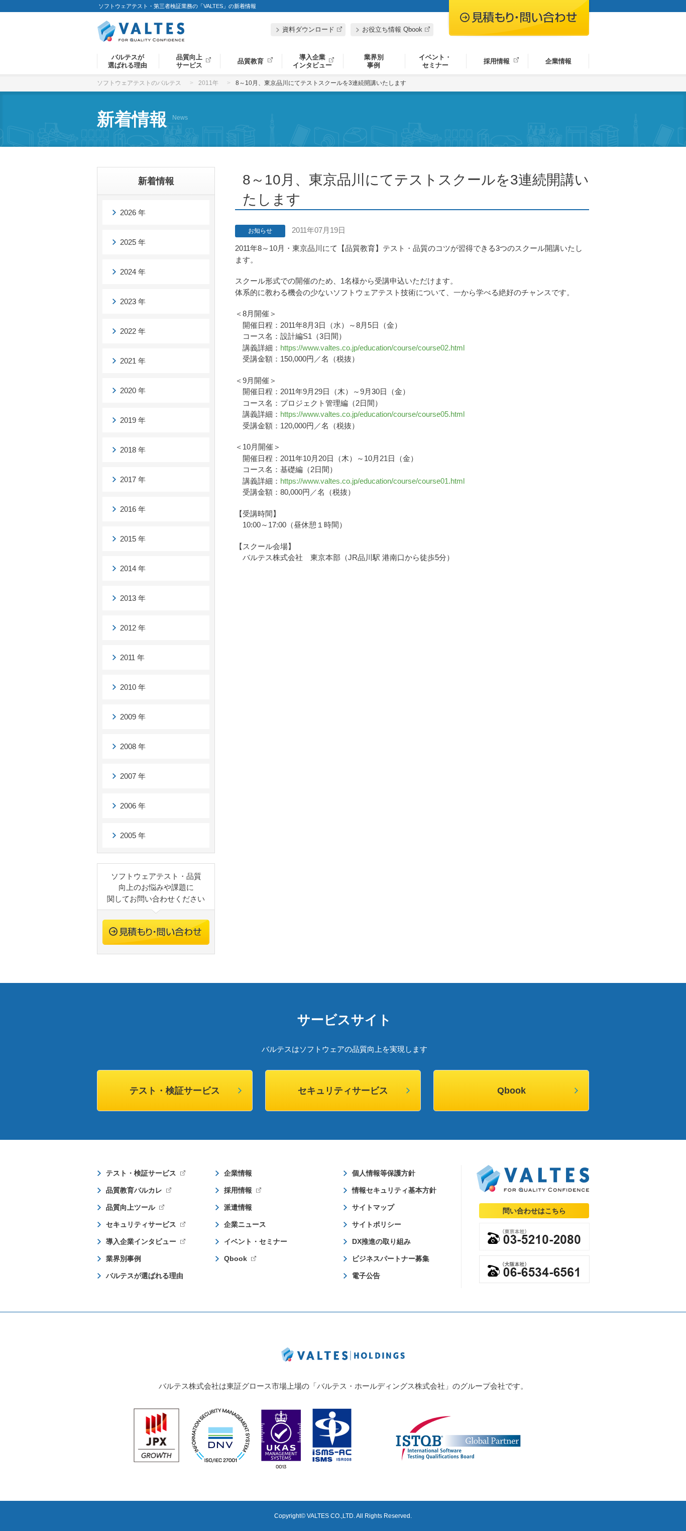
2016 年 (133, 509)
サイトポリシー (376, 1224)
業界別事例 (374, 61)
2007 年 (133, 776)
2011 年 (132, 657)
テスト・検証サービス (175, 1091)
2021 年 (133, 360)
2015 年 (133, 538)
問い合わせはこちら (534, 1211)
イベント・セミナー (435, 61)
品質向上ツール (130, 1207)
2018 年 (133, 449)
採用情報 (497, 61)
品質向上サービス (189, 61)
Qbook (511, 1091)
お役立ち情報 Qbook (392, 29)
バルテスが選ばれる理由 (127, 61)
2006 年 (133, 805)
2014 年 (133, 568)
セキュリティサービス (343, 1091)
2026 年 (133, 212)
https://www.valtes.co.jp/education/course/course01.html (372, 481)
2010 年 (133, 687)
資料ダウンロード (308, 29)
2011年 (208, 82)
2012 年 (133, 627)
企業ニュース (245, 1224)
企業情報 (558, 61)
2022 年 (133, 331)
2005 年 (133, 835)
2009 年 (133, 716)
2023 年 (133, 301)
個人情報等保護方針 (383, 1173)
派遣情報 (238, 1207)
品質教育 (251, 61)
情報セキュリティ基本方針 (394, 1190)
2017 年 (133, 479)
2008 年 (133, 746)
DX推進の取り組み (381, 1241)
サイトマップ (373, 1207)
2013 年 (133, 598)
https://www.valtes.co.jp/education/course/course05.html (372, 414)
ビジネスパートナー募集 (390, 1258)
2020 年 (133, 390)
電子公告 (366, 1276)
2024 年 (133, 271)
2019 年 (133, 420)
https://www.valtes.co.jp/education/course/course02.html (372, 347)
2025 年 (133, 242)
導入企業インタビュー (312, 61)
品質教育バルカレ (134, 1190)
